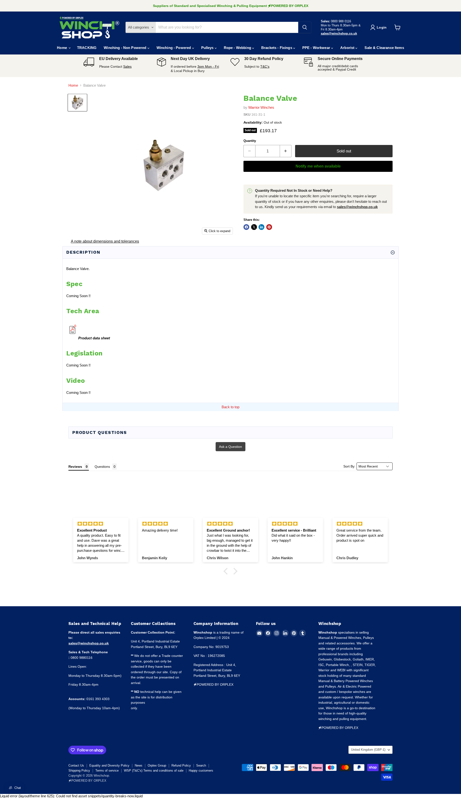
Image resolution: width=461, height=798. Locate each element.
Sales (127, 66)
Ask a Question (230, 447)
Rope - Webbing (238, 48)
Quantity (249, 141)
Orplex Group (157, 765)
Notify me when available (318, 166)
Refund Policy (181, 765)
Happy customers (201, 770)
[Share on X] (254, 227)
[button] (227, 571)
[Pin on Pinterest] (269, 227)
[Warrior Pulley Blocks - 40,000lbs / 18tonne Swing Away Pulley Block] (72, 338)
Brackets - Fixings (277, 48)
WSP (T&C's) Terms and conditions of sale (153, 770)
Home (62, 48)
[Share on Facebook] (246, 227)
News (138, 765)
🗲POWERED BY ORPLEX (87, 780)
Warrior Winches (261, 107)
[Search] (304, 27)
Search (201, 765)
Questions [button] (102, 466)
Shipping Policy (79, 770)
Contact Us (76, 765)
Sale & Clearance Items (384, 48)
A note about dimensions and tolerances (105, 241)
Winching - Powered (174, 48)
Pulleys (208, 48)
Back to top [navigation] (230, 407)
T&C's (264, 66)
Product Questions (99, 432)
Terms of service (107, 770)
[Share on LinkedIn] (261, 227)
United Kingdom (368, 749)
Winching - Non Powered (125, 48)
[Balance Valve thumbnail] (77, 102)
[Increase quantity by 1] (286, 151)
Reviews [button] (75, 466)
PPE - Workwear (316, 48)
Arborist (347, 48)
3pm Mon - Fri (208, 66)
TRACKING (87, 48)
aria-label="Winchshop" (90, 27)
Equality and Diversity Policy (109, 765)
